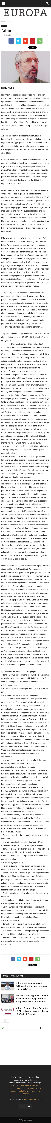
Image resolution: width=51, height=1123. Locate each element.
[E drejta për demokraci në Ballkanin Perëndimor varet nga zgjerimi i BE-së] (7, 986)
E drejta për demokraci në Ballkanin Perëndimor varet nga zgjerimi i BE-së (31, 986)
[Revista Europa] (25, 13)
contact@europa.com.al (32, 1099)
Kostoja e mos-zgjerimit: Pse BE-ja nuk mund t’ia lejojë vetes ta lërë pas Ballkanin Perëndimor (32, 998)
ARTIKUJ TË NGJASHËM (13, 976)
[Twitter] (29, 1106)
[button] (47, 3)
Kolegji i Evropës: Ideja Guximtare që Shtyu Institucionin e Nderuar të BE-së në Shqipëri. (32, 1011)
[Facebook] (22, 1106)
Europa (4, 26)
